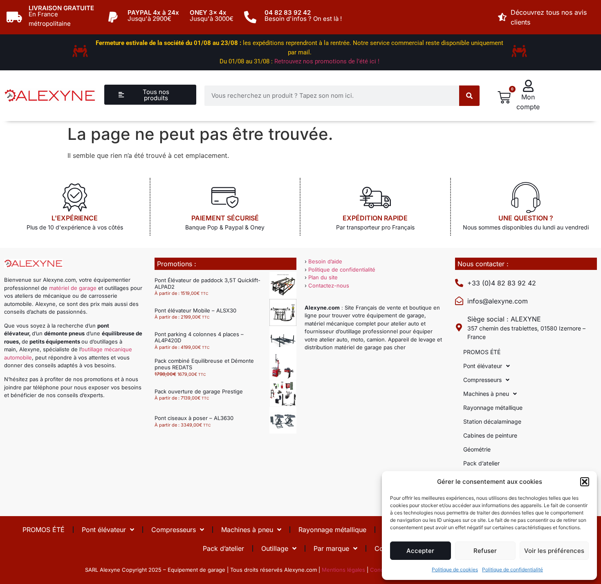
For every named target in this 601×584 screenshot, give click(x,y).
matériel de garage (72, 288)
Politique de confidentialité (512, 569)
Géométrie (477, 449)
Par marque (331, 548)
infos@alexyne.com (497, 301)
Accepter (420, 551)
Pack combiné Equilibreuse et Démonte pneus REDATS (204, 364)
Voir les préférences (554, 551)
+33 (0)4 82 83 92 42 (501, 283)
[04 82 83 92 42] (250, 17)
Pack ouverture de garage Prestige (199, 391)
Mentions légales (343, 569)
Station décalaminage (492, 421)
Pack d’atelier (481, 463)
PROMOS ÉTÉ (481, 351)
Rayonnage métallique (493, 407)
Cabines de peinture (490, 435)
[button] (585, 482)
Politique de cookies (455, 569)
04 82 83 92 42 (288, 12)
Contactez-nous (328, 285)
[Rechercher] (469, 95)
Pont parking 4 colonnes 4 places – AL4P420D (199, 337)
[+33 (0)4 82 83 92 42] (459, 283)
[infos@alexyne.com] (459, 301)
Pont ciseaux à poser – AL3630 (194, 418)
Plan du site (323, 277)
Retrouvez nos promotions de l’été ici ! (326, 61)
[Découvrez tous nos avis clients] (502, 17)
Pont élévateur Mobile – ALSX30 (195, 310)
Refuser (485, 551)
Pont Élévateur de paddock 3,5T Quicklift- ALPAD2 (207, 283)
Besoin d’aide (325, 261)
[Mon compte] (528, 86)
